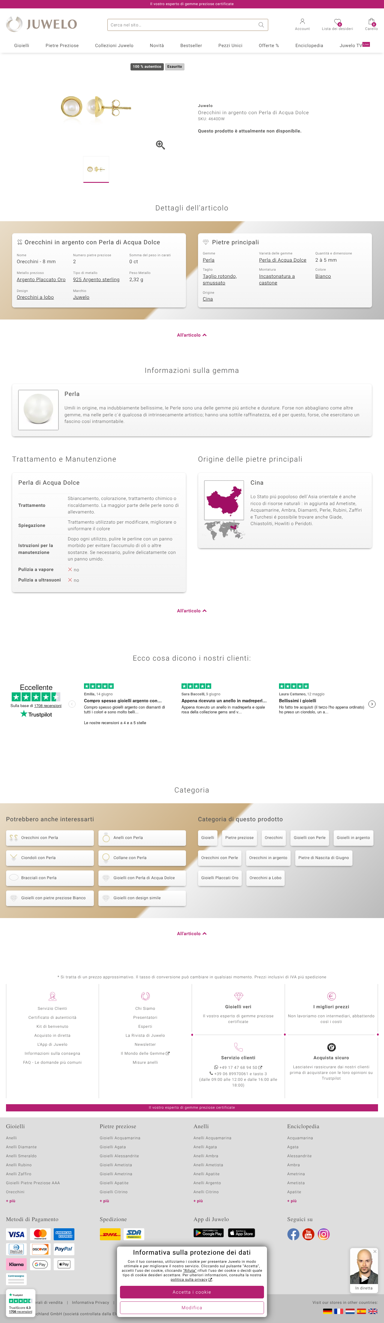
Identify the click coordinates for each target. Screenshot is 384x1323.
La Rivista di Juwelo (145, 1036)
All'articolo (189, 335)
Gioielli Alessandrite (119, 1156)
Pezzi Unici (230, 46)
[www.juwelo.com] (372, 1311)
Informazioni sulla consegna (52, 1054)
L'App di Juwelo (53, 1045)
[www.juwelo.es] (361, 1311)
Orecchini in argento (268, 858)
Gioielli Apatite (114, 1183)
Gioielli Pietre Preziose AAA (33, 1183)
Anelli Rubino (19, 1165)
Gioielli (21, 46)
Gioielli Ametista (116, 1165)
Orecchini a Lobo (265, 878)
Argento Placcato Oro (41, 279)
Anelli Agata (205, 1147)
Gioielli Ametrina (116, 1174)
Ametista (296, 1183)
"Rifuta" (190, 1271)
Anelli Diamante (21, 1147)
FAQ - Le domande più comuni (52, 1063)
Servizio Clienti (52, 1009)
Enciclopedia (309, 46)
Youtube (308, 1234)
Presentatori (145, 1018)
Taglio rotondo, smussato (220, 280)
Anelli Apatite (207, 1174)
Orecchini (274, 838)
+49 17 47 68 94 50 (238, 1068)
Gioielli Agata (113, 1147)
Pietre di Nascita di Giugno (323, 858)
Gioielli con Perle (310, 838)
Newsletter (145, 1045)
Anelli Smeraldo (21, 1156)
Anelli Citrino (206, 1192)
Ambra (293, 1165)
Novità (157, 46)
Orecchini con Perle (219, 858)
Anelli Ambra (206, 1156)
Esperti (145, 1027)
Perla (208, 260)
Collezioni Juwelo (114, 46)
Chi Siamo (145, 1009)
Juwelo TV (354, 46)
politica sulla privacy (189, 1280)
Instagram (324, 1234)
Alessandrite (299, 1156)
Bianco (323, 276)
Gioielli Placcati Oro (219, 878)
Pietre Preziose (62, 46)
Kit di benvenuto (52, 1027)
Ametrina (296, 1174)
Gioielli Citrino (114, 1192)
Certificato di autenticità (52, 1018)
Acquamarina (300, 1138)
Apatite (294, 1192)
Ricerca (262, 25)
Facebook (293, 1234)
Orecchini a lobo (35, 297)
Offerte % (269, 46)
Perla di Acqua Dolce (283, 260)
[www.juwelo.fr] (338, 1311)
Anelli (11, 1138)
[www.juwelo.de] (327, 1311)
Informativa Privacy (90, 1303)
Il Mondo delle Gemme (143, 1054)
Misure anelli (145, 1063)
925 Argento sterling (96, 279)
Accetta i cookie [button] (192, 1292)
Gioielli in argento (353, 838)
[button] (302, 25)
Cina (208, 299)
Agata (293, 1147)
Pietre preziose (239, 838)
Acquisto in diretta (52, 1036)
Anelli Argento (207, 1183)
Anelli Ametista (208, 1165)
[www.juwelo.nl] (350, 1311)
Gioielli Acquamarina (120, 1138)
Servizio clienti (238, 1058)
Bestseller (191, 46)
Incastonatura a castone (277, 280)
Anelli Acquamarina (213, 1138)
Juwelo (81, 297)
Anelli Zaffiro (19, 1174)
